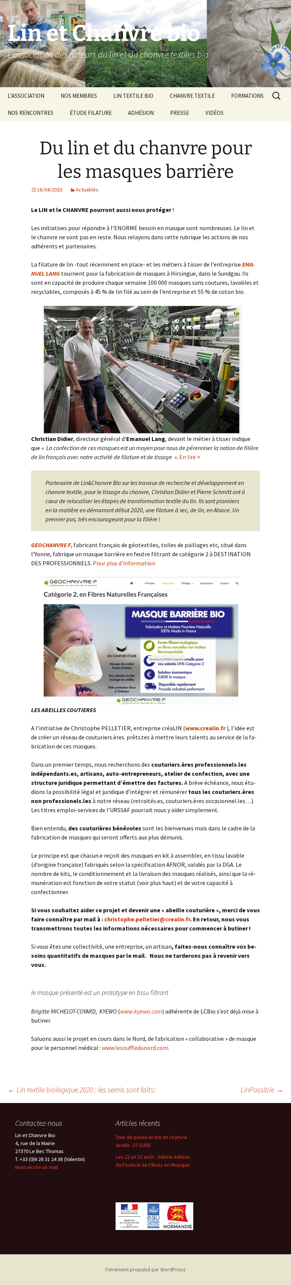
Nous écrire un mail (36, 1167)
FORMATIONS (247, 95)
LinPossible (262, 1089)
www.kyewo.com (141, 1011)
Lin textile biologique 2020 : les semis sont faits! (81, 1089)
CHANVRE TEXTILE (192, 95)
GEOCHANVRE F (51, 545)
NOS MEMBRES (79, 95)
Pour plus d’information (124, 563)
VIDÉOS (214, 112)
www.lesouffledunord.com (135, 1047)
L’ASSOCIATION (26, 95)
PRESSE (179, 112)
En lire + (189, 457)
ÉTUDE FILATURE (91, 112)
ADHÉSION (141, 112)
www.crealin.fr (205, 728)
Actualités (87, 189)
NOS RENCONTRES (30, 112)
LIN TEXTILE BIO (133, 95)
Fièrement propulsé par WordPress (145, 1269)
